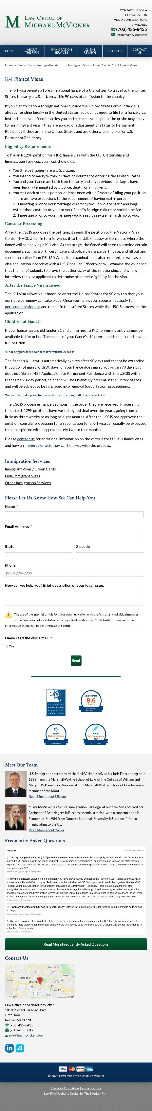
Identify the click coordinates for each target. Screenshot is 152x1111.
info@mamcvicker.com (132, 34)
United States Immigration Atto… (41, 65)
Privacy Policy (92, 1088)
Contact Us (140, 51)
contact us (26, 439)
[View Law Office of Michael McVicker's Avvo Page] (20, 1049)
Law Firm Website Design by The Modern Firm (76, 1093)
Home (9, 51)
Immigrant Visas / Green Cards (89, 65)
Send (76, 660)
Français (115, 51)
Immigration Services (61, 51)
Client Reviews (90, 51)
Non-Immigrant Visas (22, 476)
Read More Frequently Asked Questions (76, 944)
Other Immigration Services (28, 483)
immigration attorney (42, 445)
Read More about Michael (47, 796)
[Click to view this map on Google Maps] (40, 998)
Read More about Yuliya (46, 830)
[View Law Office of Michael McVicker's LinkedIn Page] (9, 1049)
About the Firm (32, 51)
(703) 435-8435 (131, 29)
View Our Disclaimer (64, 1088)
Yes (11, 646)
